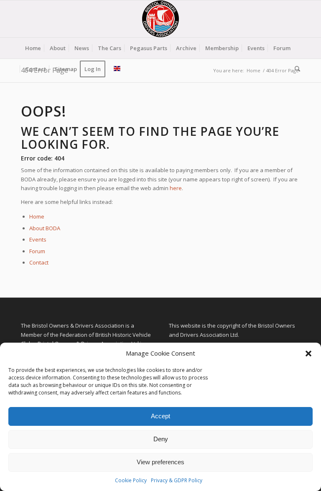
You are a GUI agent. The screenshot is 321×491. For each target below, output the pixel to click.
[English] (117, 69)
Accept (160, 416)
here (176, 188)
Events (37, 239)
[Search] (295, 69)
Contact (38, 262)
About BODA (44, 228)
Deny (160, 439)
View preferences (160, 462)
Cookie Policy (131, 480)
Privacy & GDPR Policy (176, 480)
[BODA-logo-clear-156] (160, 18)
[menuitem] (33, 48)
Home (36, 216)
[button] (308, 353)
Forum (37, 251)
